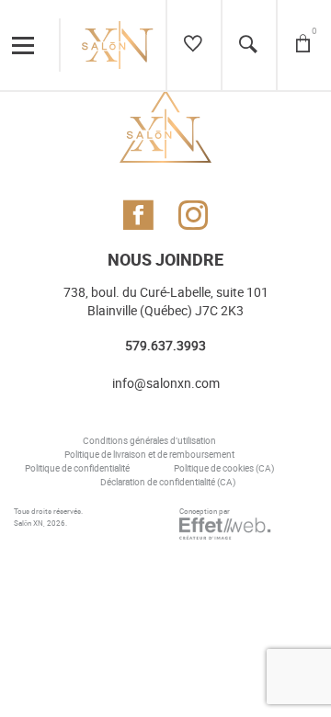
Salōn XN (28, 523)
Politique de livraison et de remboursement (149, 455)
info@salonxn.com (166, 384)
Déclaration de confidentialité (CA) (167, 482)
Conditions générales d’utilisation (149, 441)
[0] (303, 45)
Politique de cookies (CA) (224, 468)
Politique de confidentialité (77, 468)
